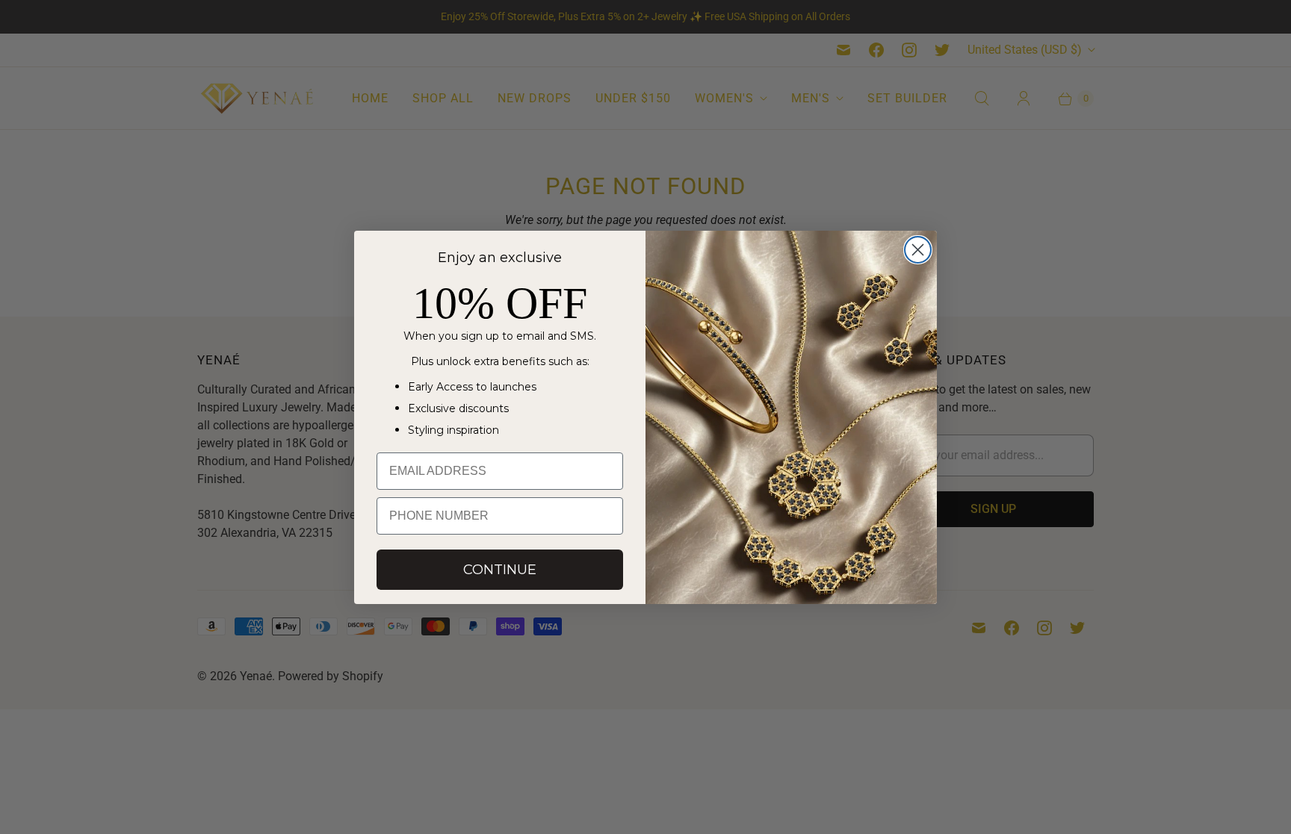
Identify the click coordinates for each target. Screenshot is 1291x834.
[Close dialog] (918, 250)
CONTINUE (499, 569)
